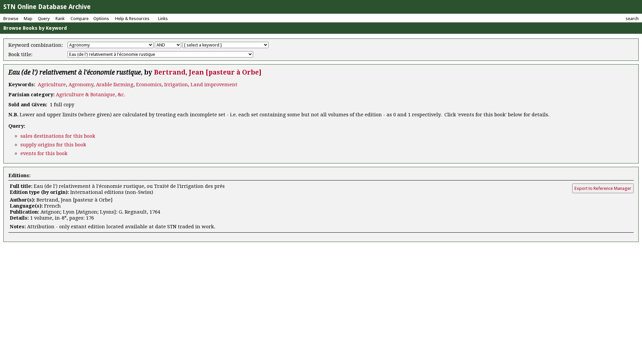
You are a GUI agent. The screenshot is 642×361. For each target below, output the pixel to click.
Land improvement (214, 85)
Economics (149, 85)
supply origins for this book (53, 145)
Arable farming (114, 85)
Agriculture (52, 85)
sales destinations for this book (57, 136)
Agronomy (81, 85)
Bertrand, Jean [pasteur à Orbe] (207, 72)
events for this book (44, 153)
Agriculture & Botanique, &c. (90, 95)
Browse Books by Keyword (35, 28)
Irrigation (176, 85)
